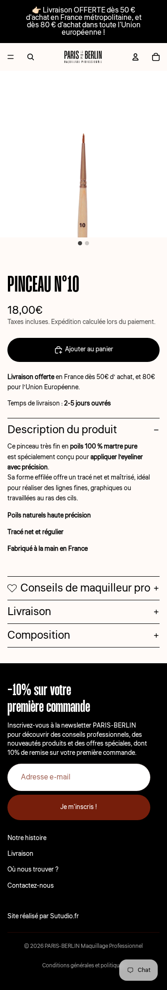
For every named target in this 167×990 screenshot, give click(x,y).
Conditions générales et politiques (83, 966)
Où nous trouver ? (32, 869)
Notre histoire (26, 838)
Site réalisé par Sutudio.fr (43, 916)
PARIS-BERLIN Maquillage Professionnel (94, 946)
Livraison (29, 612)
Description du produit (62, 430)
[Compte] (135, 57)
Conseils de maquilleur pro (85, 588)
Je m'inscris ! (78, 807)
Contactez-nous (30, 885)
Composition (38, 635)
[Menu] (10, 57)
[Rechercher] (30, 57)
